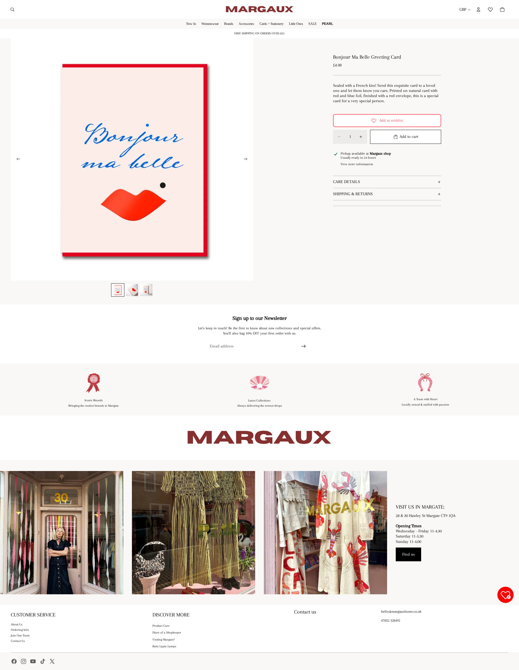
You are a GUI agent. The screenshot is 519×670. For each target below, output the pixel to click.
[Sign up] (303, 346)
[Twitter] (52, 661)
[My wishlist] (490, 9)
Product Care (160, 626)
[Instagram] (23, 661)
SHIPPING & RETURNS (353, 194)
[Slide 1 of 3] (118, 290)
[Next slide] (247, 159)
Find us (408, 554)
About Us (16, 624)
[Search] (12, 9)
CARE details (346, 182)
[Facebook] (14, 661)
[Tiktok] (42, 661)
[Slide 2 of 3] (132, 290)
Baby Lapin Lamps (164, 646)
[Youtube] (33, 661)
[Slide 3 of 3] (146, 290)
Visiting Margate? (163, 639)
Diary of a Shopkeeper (166, 632)
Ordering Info (20, 630)
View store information (357, 164)
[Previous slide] (17, 159)
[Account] (478, 9)
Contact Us (18, 641)
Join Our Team (20, 635)
